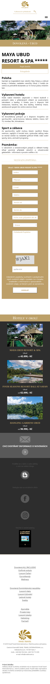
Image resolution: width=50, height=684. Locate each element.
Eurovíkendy (25, 576)
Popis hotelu (25, 66)
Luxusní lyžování (25, 594)
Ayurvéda (25, 609)
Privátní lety (25, 612)
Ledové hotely (25, 597)
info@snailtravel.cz (27, 654)
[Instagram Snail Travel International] (25, 518)
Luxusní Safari (25, 573)
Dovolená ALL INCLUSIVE (25, 567)
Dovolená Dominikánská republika (25, 588)
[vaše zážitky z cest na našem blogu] (25, 478)
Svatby (25, 600)
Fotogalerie (25, 71)
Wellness (25, 579)
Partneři (25, 621)
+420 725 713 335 (33, 652)
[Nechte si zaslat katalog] (25, 541)
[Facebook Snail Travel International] (25, 501)
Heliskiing (25, 618)
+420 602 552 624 (21, 652)
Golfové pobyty (25, 570)
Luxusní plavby (25, 615)
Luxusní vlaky (25, 591)
